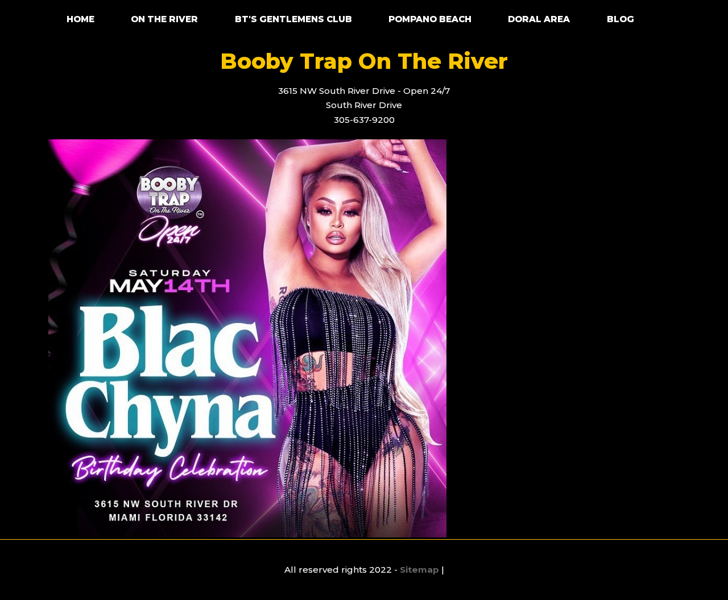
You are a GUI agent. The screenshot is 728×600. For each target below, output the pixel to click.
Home (80, 19)
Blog (620, 19)
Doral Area (539, 19)
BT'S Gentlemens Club (293, 19)
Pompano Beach (429, 19)
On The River (164, 19)
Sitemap (419, 569)
